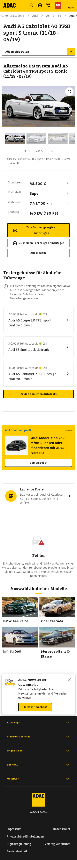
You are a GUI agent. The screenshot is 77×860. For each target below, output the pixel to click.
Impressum (14, 829)
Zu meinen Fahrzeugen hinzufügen (41, 243)
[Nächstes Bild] (52, 151)
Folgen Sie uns (15, 750)
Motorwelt (13, 778)
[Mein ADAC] (40, 5)
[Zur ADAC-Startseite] (9, 5)
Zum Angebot (38, 462)
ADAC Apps (13, 722)
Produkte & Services (18, 736)
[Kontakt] (48, 5)
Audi (35, 16)
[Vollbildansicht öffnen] (69, 91)
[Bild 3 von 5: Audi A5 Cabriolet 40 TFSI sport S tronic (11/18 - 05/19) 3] (58, 138)
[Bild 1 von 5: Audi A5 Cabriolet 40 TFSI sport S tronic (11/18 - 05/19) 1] (15, 138)
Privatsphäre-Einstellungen (25, 836)
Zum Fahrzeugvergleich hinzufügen (41, 230)
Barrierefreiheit (17, 851)
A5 (48, 16)
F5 (59, 16)
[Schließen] (69, 680)
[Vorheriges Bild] (25, 151)
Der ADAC (12, 764)
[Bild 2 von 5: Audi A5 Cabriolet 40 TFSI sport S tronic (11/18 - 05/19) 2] (36, 138)
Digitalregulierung (19, 844)
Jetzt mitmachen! (35, 707)
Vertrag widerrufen (57, 844)
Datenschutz (61, 829)
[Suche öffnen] (31, 5)
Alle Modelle (38, 253)
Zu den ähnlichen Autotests (38, 394)
